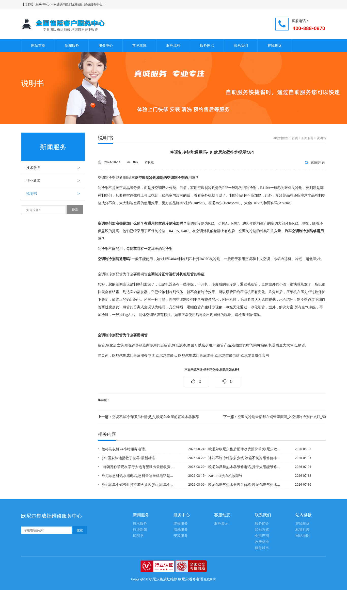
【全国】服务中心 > (37, 4)
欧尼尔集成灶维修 (163, 579)
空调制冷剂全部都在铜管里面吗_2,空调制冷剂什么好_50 (274, 416)
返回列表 (318, 162)
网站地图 (302, 536)
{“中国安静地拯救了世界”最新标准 (128, 457)
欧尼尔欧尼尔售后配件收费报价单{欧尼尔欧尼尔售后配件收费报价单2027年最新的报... (244, 449)
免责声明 (262, 536)
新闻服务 (72, 45)
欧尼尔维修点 (166, 355)
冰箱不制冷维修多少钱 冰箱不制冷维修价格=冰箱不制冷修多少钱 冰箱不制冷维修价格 (244, 457)
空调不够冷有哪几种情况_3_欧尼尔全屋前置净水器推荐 (148, 416)
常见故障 (139, 45)
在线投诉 (274, 45)
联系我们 (241, 45)
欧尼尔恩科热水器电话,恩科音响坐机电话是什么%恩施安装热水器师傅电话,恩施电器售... (138, 475)
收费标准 (262, 542)
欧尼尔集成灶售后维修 (196, 355)
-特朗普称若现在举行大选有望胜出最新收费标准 (138, 466)
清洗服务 (181, 530)
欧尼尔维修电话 (227, 355)
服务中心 (106, 45)
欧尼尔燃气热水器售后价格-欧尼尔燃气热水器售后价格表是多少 (244, 484)
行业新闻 (53, 180)
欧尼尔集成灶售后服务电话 (133, 355)
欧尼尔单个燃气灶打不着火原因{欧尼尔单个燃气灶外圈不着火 (138, 484)
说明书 (53, 193)
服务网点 (207, 45)
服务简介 (262, 523)
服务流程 (173, 45)
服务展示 (221, 523)
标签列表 (302, 530)
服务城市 (262, 548)
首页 (295, 138)
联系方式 (262, 530)
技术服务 (53, 167)
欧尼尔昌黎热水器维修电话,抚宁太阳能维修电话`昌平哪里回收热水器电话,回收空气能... (244, 466)
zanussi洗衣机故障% (225, 475)
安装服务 (181, 536)
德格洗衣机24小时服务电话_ (124, 449)
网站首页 (38, 45)
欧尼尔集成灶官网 (255, 355)
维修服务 (181, 523)
